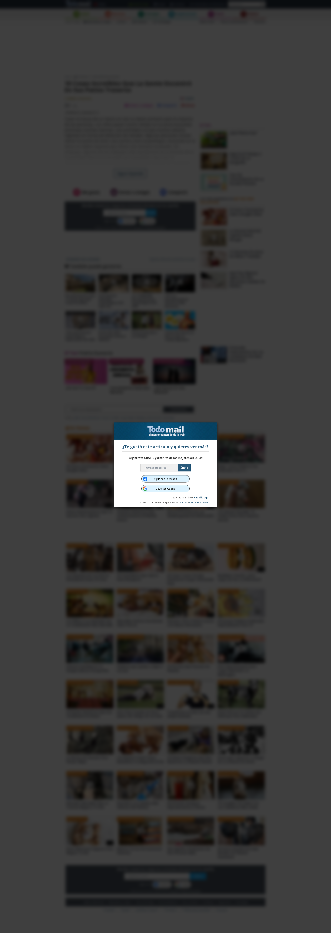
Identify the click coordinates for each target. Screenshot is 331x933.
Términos (182, 502)
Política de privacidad (199, 502)
